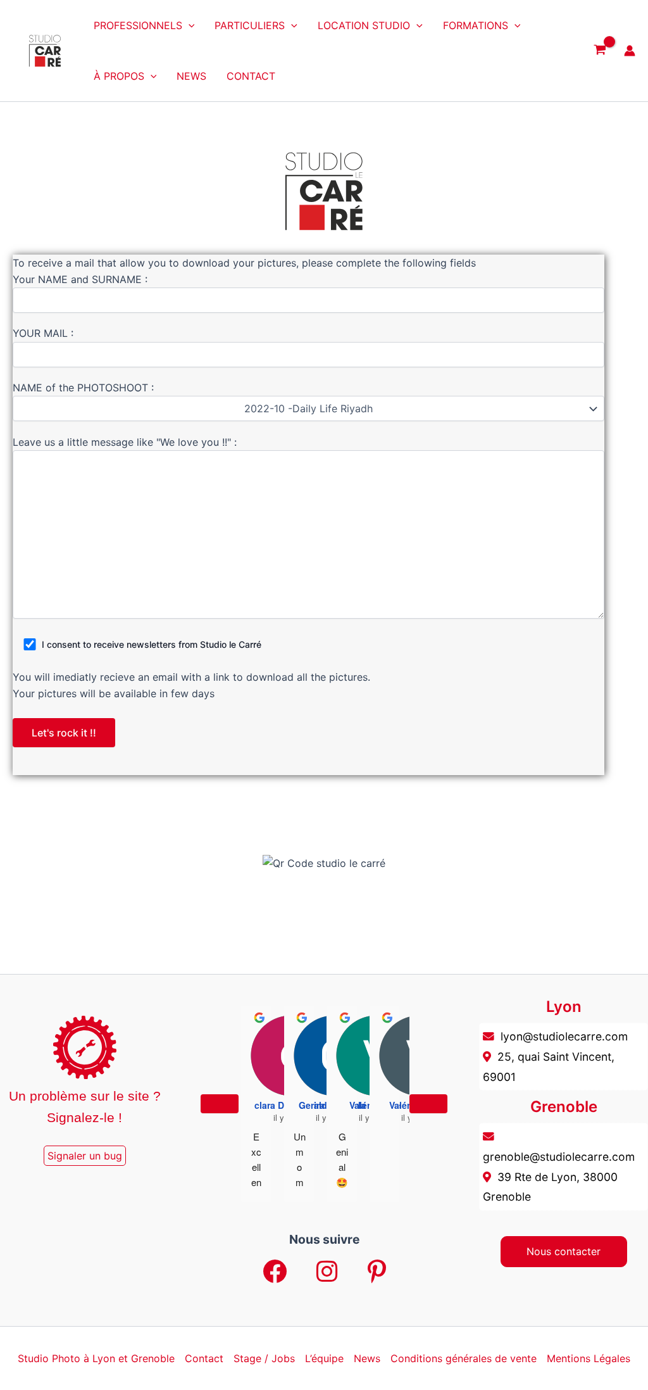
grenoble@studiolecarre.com (559, 1156)
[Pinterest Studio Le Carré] (377, 1272)
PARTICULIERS (250, 25)
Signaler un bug (84, 1155)
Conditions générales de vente (463, 1358)
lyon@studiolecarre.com (564, 1036)
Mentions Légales (588, 1358)
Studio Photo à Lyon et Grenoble (96, 1358)
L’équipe (324, 1358)
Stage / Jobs (264, 1358)
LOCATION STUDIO (364, 25)
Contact (204, 1358)
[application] (188, 25)
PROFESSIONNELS (138, 25)
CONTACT (251, 76)
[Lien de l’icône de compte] (629, 50)
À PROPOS (119, 76)
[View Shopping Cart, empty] (599, 50)
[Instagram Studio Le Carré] (327, 1272)
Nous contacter (563, 1251)
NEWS (191, 76)
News (367, 1358)
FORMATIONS (475, 25)
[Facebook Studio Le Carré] (275, 1272)
